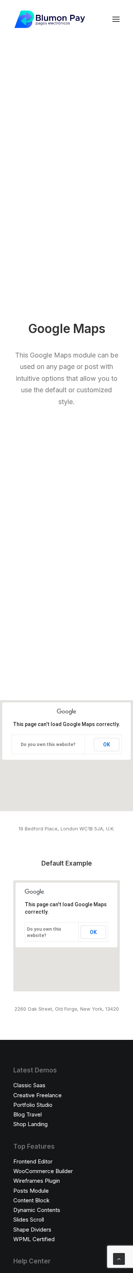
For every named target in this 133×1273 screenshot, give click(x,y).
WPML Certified (34, 1239)
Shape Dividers (32, 1229)
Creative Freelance (37, 1095)
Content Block (31, 1200)
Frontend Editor (32, 1161)
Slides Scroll (28, 1219)
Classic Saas (29, 1085)
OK (106, 745)
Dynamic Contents (36, 1209)
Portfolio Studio (32, 1104)
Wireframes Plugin (36, 1180)
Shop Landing (30, 1124)
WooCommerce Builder (43, 1171)
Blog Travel (27, 1114)
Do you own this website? (48, 744)
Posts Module (31, 1190)
